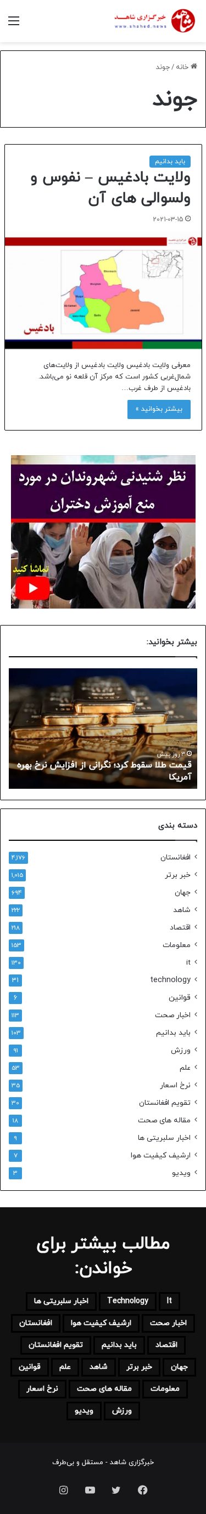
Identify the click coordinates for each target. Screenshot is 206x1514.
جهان (183, 892)
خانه (183, 67)
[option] (103, 728)
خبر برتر (178, 875)
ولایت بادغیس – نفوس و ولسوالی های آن (111, 188)
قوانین (180, 997)
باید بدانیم (170, 161)
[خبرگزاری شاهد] (154, 21)
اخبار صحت (173, 1015)
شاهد (182, 910)
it (188, 962)
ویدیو (181, 1173)
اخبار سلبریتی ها (164, 1138)
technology (170, 980)
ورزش (181, 1050)
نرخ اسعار (175, 1085)
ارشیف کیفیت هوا (161, 1155)
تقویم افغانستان (165, 1103)
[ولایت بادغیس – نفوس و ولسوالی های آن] (103, 290)
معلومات (177, 945)
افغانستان (175, 857)
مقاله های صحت (164, 1120)
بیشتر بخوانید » (159, 409)
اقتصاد (180, 927)
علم (185, 1068)
